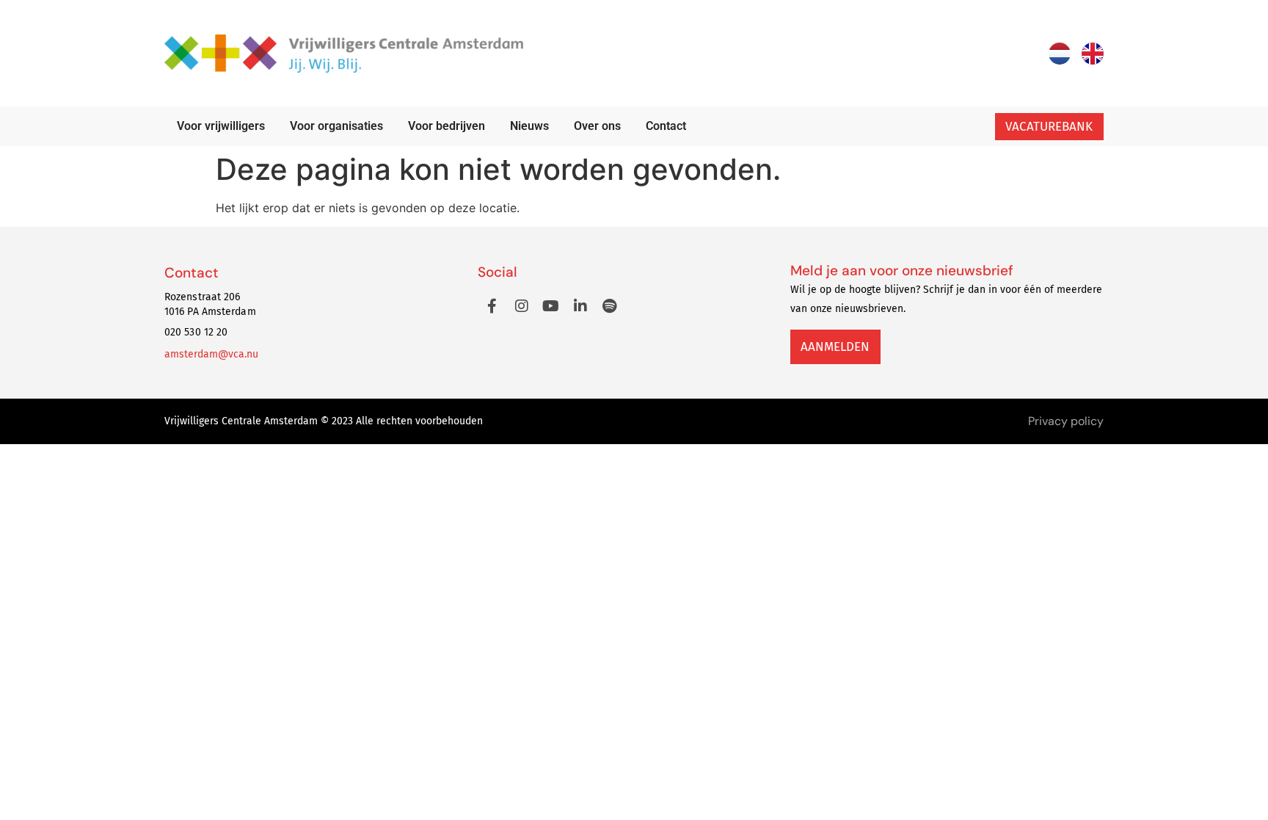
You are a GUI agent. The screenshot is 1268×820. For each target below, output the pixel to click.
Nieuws (529, 126)
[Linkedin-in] (580, 306)
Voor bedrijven (446, 126)
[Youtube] (551, 306)
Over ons (597, 126)
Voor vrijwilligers (221, 126)
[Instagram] (521, 306)
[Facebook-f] (492, 306)
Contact (666, 126)
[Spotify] (609, 306)
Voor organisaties (336, 126)
